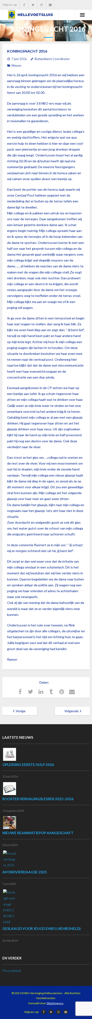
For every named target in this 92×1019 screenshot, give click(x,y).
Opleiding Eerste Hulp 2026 (28, 764)
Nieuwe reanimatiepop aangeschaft (38, 833)
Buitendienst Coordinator (52, 59)
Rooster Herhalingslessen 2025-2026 (37, 799)
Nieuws (16, 65)
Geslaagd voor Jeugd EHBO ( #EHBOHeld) (41, 928)
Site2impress (55, 1003)
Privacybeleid (11, 971)
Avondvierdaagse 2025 (24, 872)
